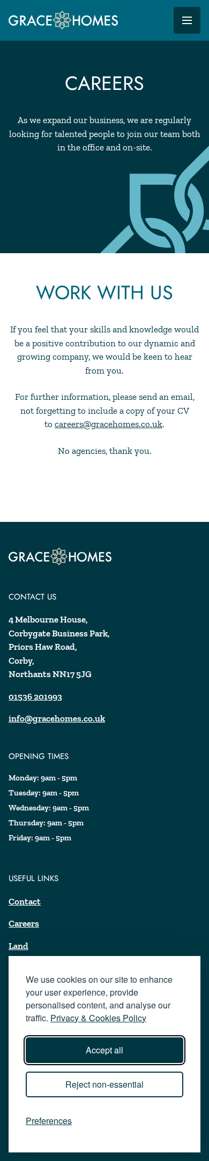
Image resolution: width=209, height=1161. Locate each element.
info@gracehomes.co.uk (57, 718)
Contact (25, 901)
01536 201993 (35, 696)
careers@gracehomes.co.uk (108, 424)
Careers (24, 923)
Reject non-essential (104, 1084)
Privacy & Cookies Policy (98, 1018)
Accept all (104, 1050)
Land (18, 945)
